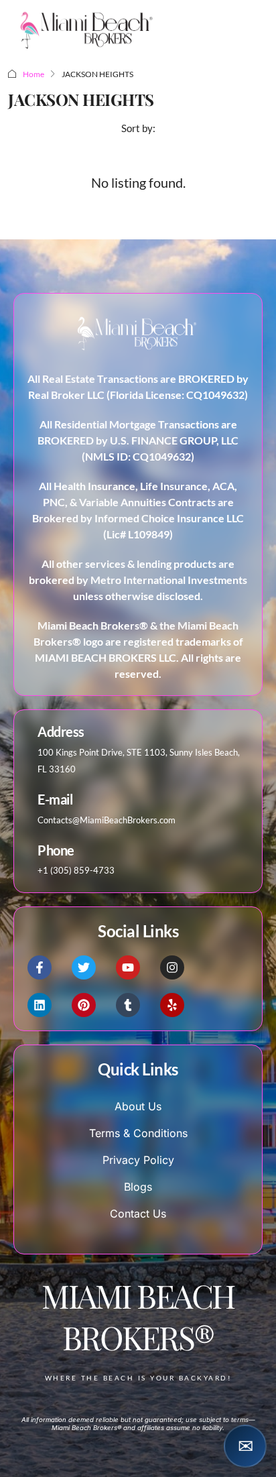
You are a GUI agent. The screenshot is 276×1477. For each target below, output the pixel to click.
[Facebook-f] (39, 967)
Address (61, 731)
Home (33, 74)
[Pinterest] (84, 1005)
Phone (56, 850)
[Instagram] (172, 967)
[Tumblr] (128, 1005)
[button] (245, 1446)
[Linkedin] (39, 1005)
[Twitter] (84, 967)
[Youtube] (128, 967)
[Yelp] (172, 1005)
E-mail (55, 799)
